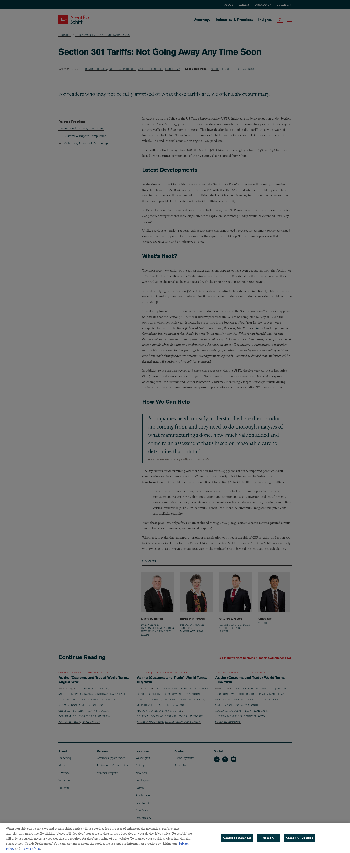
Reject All (269, 838)
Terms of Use (31, 848)
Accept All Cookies (299, 838)
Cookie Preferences (237, 838)
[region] (175, 838)
